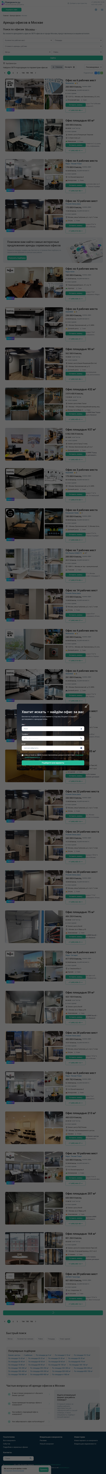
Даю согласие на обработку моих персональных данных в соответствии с (54, 756)
